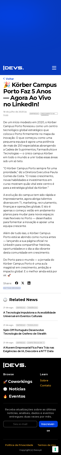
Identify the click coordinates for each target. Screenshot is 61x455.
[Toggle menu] (54, 67)
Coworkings (20, 381)
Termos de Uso (47, 445)
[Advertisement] (30, 30)
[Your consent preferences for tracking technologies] (55, 449)
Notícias (17, 389)
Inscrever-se (48, 425)
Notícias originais (12, 288)
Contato (45, 385)
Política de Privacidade (19, 445)
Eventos (17, 396)
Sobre (44, 380)
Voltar (10, 78)
